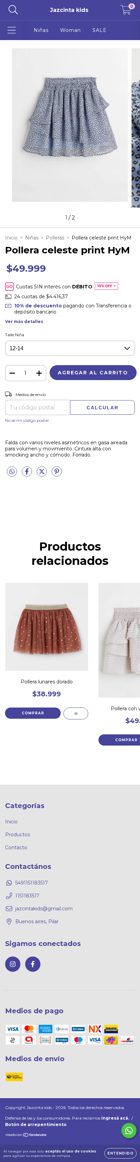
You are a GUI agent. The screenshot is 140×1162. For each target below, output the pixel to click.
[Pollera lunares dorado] (76, 713)
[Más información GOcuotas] (106, 286)
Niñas (41, 30)
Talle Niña (14, 334)
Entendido (120, 1153)
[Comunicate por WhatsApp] (129, 1130)
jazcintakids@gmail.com (44, 909)
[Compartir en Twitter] (42, 474)
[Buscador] (13, 10)
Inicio (11, 238)
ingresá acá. (115, 1118)
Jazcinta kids (69, 10)
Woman (70, 30)
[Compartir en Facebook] (27, 474)
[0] (126, 12)
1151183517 (27, 896)
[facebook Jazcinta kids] (32, 964)
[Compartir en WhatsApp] (12, 471)
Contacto (16, 847)
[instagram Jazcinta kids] (12, 964)
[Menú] (11, 30)
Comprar (33, 713)
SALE (99, 30)
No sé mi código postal (27, 420)
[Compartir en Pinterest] (57, 474)
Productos (17, 835)
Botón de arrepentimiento (36, 1124)
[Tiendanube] (26, 1135)
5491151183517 (31, 883)
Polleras (55, 238)
